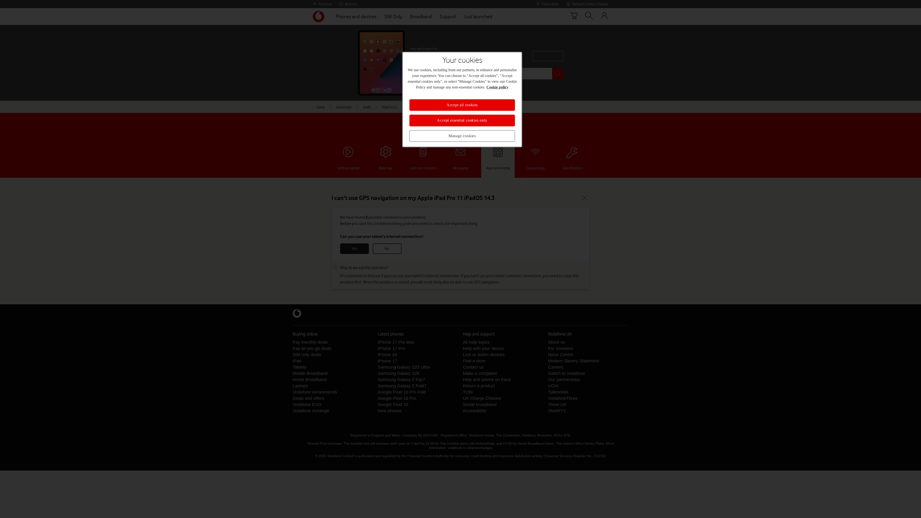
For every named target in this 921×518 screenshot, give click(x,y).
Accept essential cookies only (462, 120)
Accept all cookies (462, 105)
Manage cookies (462, 136)
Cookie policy (489, 87)
